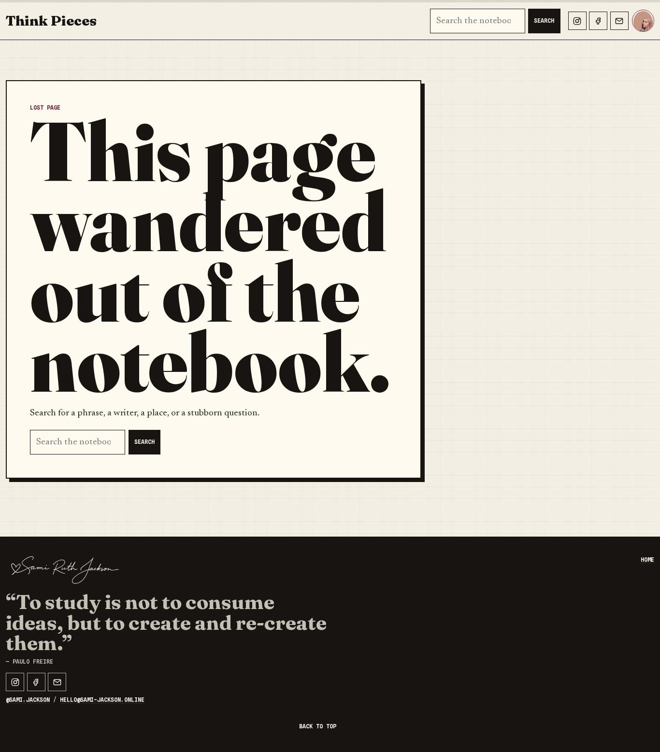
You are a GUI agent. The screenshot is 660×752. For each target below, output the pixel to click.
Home (647, 559)
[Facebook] (598, 21)
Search (544, 20)
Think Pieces (51, 20)
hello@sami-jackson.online (102, 699)
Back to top (317, 726)
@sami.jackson (28, 699)
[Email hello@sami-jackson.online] (619, 21)
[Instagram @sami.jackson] (577, 21)
